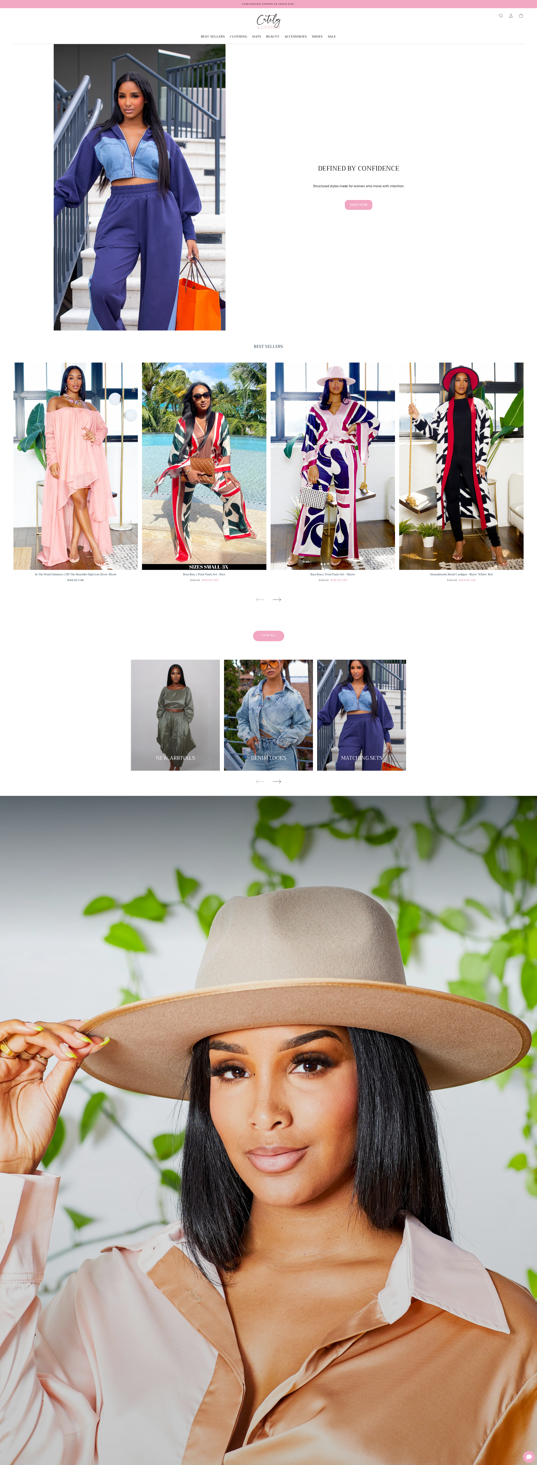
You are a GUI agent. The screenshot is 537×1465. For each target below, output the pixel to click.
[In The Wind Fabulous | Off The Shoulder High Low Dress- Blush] (75, 466)
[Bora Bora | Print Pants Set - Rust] (204, 466)
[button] (500, 15)
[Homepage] (268, 22)
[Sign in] (511, 15)
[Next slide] (277, 599)
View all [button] (268, 635)
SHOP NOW (358, 205)
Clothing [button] (238, 37)
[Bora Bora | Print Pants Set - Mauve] (333, 466)
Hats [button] (256, 37)
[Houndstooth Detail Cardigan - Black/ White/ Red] (461, 466)
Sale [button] (332, 37)
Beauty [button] (273, 37)
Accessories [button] (296, 37)
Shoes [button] (317, 37)
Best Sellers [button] (213, 37)
